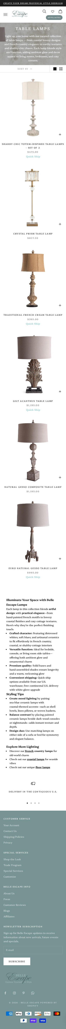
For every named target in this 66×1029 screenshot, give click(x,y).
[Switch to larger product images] (54, 69)
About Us (9, 893)
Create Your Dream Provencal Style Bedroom (33, 3)
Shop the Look (12, 859)
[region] (33, 789)
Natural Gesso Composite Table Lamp (32, 486)
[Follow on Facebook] (5, 993)
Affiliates (54, 17)
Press (7, 899)
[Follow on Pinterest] (23, 993)
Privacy (8, 842)
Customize (10, 876)
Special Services (13, 870)
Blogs (7, 910)
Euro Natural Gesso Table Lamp (33, 568)
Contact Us (10, 831)
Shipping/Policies (14, 836)
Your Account (11, 825)
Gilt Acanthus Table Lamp (33, 400)
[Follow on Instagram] (14, 993)
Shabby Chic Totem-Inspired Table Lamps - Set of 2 (33, 145)
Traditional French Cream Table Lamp (33, 314)
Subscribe (17, 961)
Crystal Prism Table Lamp (33, 233)
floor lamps (43, 767)
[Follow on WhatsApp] (32, 993)
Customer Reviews (15, 905)
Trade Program (12, 865)
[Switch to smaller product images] (60, 69)
